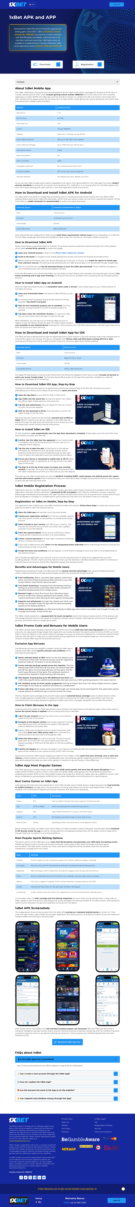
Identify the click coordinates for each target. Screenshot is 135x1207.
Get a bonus (67, 602)
